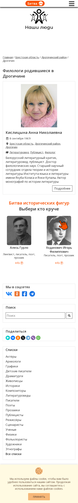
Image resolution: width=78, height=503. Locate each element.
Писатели (12, 400)
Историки (13, 386)
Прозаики (13, 410)
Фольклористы (16, 439)
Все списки (13, 454)
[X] (23, 338)
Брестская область (27, 57)
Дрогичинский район (54, 57)
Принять (39, 496)
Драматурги (14, 376)
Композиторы (16, 391)
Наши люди (39, 27)
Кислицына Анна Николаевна (34, 132)
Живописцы (14, 381)
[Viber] (33, 338)
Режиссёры (13, 420)
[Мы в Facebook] (24, 294)
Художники (14, 444)
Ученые (11, 430)
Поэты (10, 405)
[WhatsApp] (38, 338)
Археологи (13, 361)
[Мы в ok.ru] (17, 294)
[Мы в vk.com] (9, 294)
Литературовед (19, 152)
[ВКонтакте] (13, 338)
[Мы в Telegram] (32, 294)
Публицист (36, 152)
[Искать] (69, 315)
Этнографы (14, 449)
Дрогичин (11, 147)
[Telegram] (28, 338)
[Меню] (71, 3)
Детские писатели (18, 371)
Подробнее (62, 188)
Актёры (11, 357)
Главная (8, 57)
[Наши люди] (39, 23)
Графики (12, 366)
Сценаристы (14, 425)
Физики (11, 434)
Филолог (50, 152)
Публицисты (14, 415)
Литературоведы (18, 395)
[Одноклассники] (18, 338)
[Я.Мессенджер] (8, 338)
